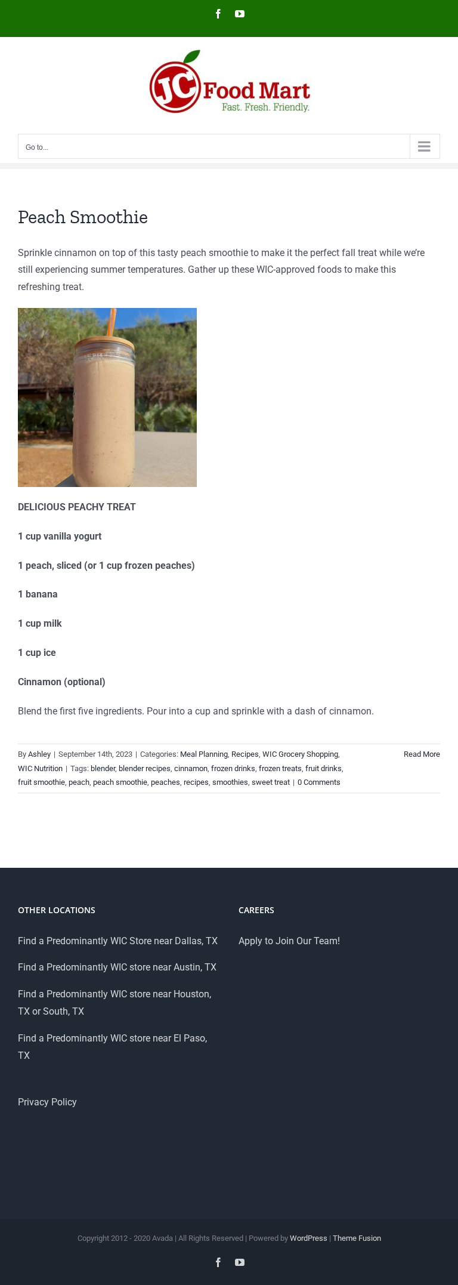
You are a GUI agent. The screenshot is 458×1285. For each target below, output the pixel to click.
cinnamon (191, 768)
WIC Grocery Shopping (300, 754)
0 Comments (319, 782)
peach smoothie (120, 782)
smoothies (230, 782)
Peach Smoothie (83, 216)
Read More (422, 754)
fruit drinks (323, 768)
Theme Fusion (357, 1238)
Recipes (245, 754)
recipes (196, 782)
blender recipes (145, 768)
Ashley (39, 754)
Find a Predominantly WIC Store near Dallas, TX (118, 941)
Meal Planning (204, 754)
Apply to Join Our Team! (289, 941)
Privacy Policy (47, 1102)
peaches (165, 782)
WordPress (308, 1238)
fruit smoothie (41, 782)
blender (103, 768)
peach (79, 782)
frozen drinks (233, 768)
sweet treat (271, 782)
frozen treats (280, 768)
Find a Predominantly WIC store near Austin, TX (117, 967)
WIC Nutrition (40, 768)
